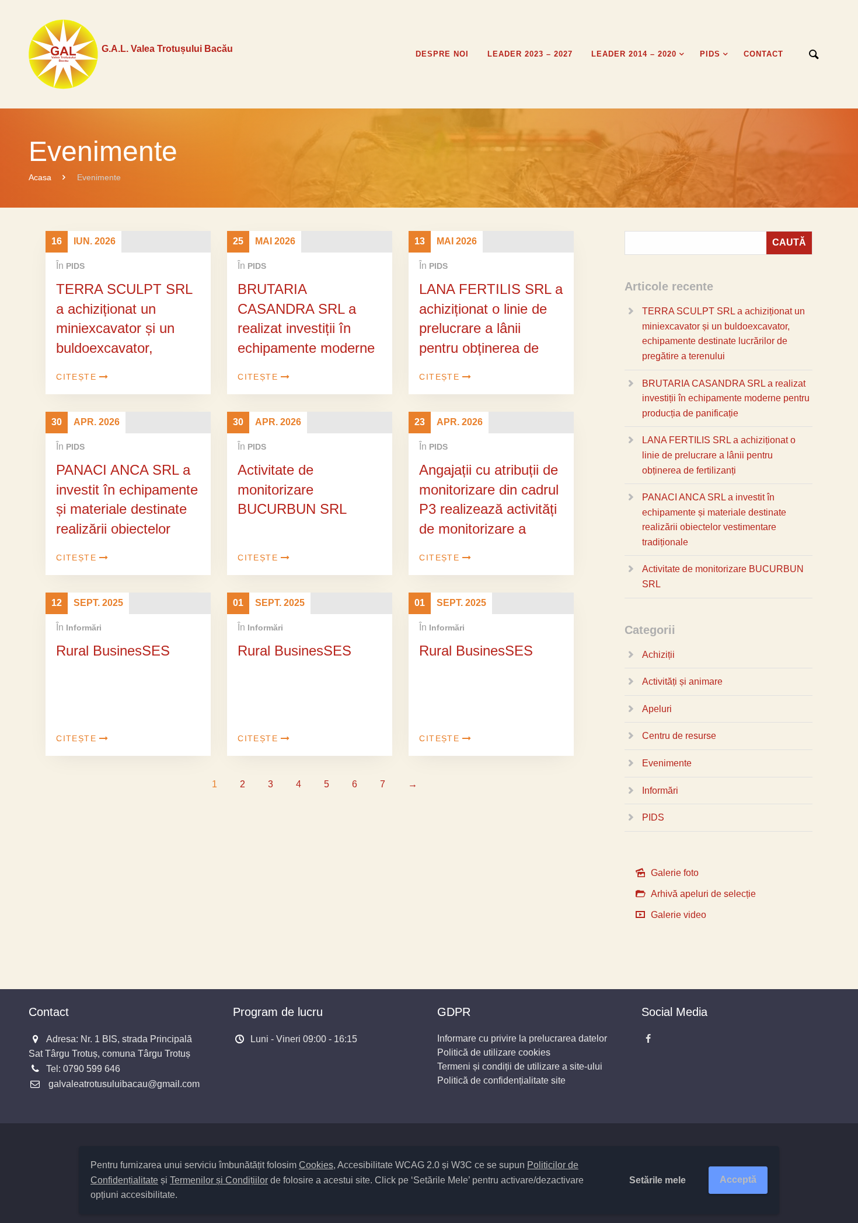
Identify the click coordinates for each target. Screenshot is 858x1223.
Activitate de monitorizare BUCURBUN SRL (292, 489)
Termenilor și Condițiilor (219, 1180)
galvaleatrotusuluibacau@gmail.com (124, 1084)
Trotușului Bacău (167, 49)
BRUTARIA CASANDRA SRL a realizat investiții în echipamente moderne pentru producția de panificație (306, 338)
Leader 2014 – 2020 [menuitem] (633, 54)
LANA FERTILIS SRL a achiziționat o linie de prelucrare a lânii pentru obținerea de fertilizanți (491, 328)
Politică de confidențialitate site (501, 1080)
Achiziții (658, 655)
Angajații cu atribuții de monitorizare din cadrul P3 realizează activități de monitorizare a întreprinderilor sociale (489, 509)
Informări (84, 627)
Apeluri (657, 709)
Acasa (40, 177)
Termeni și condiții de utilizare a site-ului (519, 1066)
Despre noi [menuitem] (442, 54)
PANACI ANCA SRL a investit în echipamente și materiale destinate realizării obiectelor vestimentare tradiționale (127, 519)
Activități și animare (682, 681)
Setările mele (657, 1180)
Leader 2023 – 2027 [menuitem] (530, 54)
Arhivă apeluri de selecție (703, 894)
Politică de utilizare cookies (493, 1052)
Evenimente (667, 763)
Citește (76, 376)
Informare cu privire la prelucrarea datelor (522, 1038)
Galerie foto (675, 873)
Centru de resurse (679, 736)
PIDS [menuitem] (710, 54)
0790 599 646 (91, 1069)
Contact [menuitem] (763, 54)
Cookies (316, 1165)
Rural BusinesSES (113, 650)
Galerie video (678, 915)
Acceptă (738, 1180)
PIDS (75, 266)
